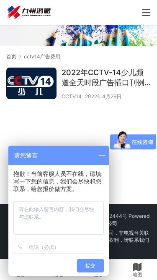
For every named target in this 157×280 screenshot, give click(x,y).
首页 (11, 56)
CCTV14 (72, 96)
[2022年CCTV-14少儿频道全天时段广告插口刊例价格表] (31, 84)
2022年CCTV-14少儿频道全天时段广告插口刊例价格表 (103, 78)
